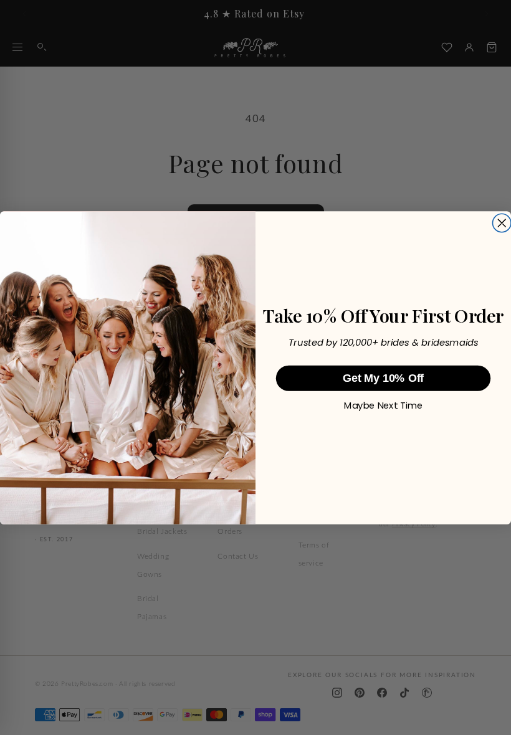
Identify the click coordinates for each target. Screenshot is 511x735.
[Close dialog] (501, 223)
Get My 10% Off (383, 378)
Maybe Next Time (383, 405)
